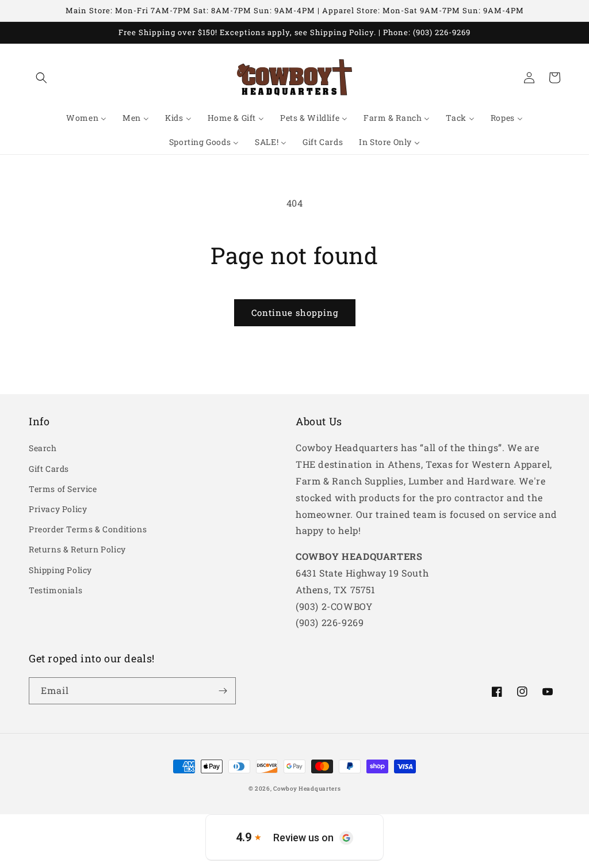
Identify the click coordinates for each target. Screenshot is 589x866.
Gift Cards (49, 468)
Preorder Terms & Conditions (88, 529)
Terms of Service (63, 488)
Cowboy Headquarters (307, 788)
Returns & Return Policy (77, 549)
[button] (41, 77)
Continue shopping (294, 312)
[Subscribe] (222, 690)
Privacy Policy (58, 508)
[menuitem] (86, 118)
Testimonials (55, 590)
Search (43, 447)
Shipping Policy (60, 569)
